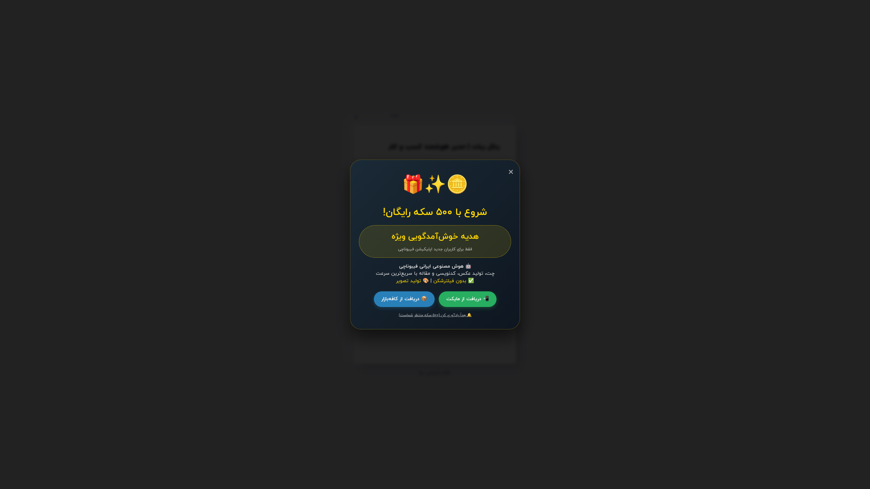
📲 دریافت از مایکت (467, 299)
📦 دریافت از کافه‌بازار (404, 299)
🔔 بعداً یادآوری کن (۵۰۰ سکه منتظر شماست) (435, 315)
